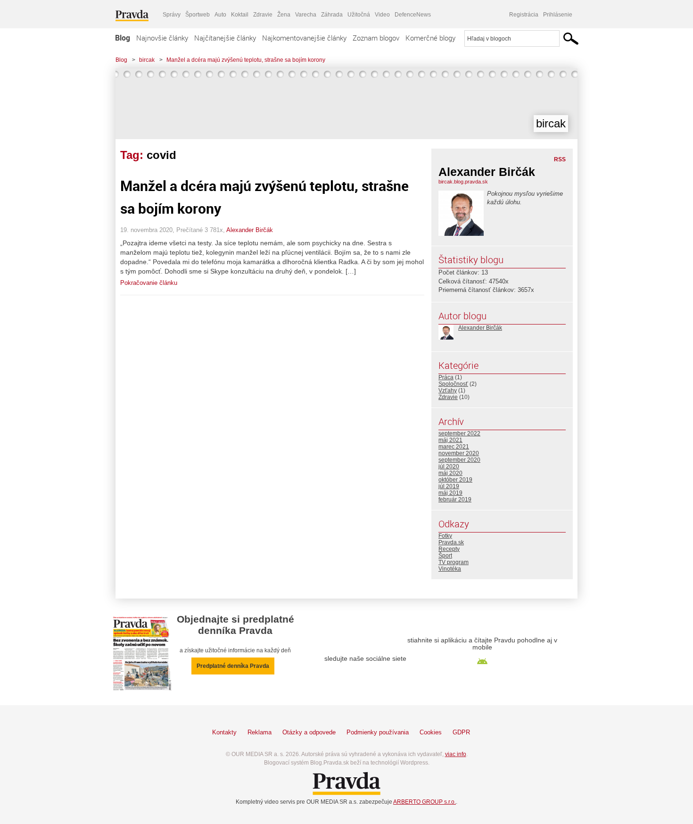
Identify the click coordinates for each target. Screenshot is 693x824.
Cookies (431, 732)
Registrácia (523, 14)
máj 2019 (450, 493)
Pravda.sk (451, 542)
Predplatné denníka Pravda (233, 666)
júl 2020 (448, 466)
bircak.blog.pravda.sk (463, 181)
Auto (220, 14)
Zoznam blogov (376, 37)
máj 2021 (450, 440)
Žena (283, 14)
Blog (122, 38)
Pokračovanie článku (148, 282)
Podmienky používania (377, 732)
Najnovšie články (162, 37)
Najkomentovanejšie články (304, 37)
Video (382, 14)
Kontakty (224, 732)
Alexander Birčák (249, 229)
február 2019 (454, 499)
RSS (560, 159)
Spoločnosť (453, 384)
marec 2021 (453, 446)
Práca (446, 377)
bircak (147, 60)
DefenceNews (413, 14)
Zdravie (262, 14)
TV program (453, 562)
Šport (445, 555)
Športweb (197, 14)
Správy (172, 14)
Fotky (445, 536)
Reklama (260, 732)
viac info (455, 754)
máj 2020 (450, 473)
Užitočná (358, 14)
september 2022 (459, 433)
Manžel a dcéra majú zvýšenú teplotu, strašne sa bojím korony (245, 60)
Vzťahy (447, 390)
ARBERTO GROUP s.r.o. (424, 802)
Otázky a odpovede (309, 732)
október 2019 (455, 479)
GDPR (461, 732)
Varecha (305, 14)
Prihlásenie (557, 14)
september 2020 (459, 460)
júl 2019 (448, 486)
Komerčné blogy (430, 37)
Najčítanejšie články (225, 37)
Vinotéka (449, 569)
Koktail (239, 14)
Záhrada (332, 14)
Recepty (449, 549)
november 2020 (458, 453)
